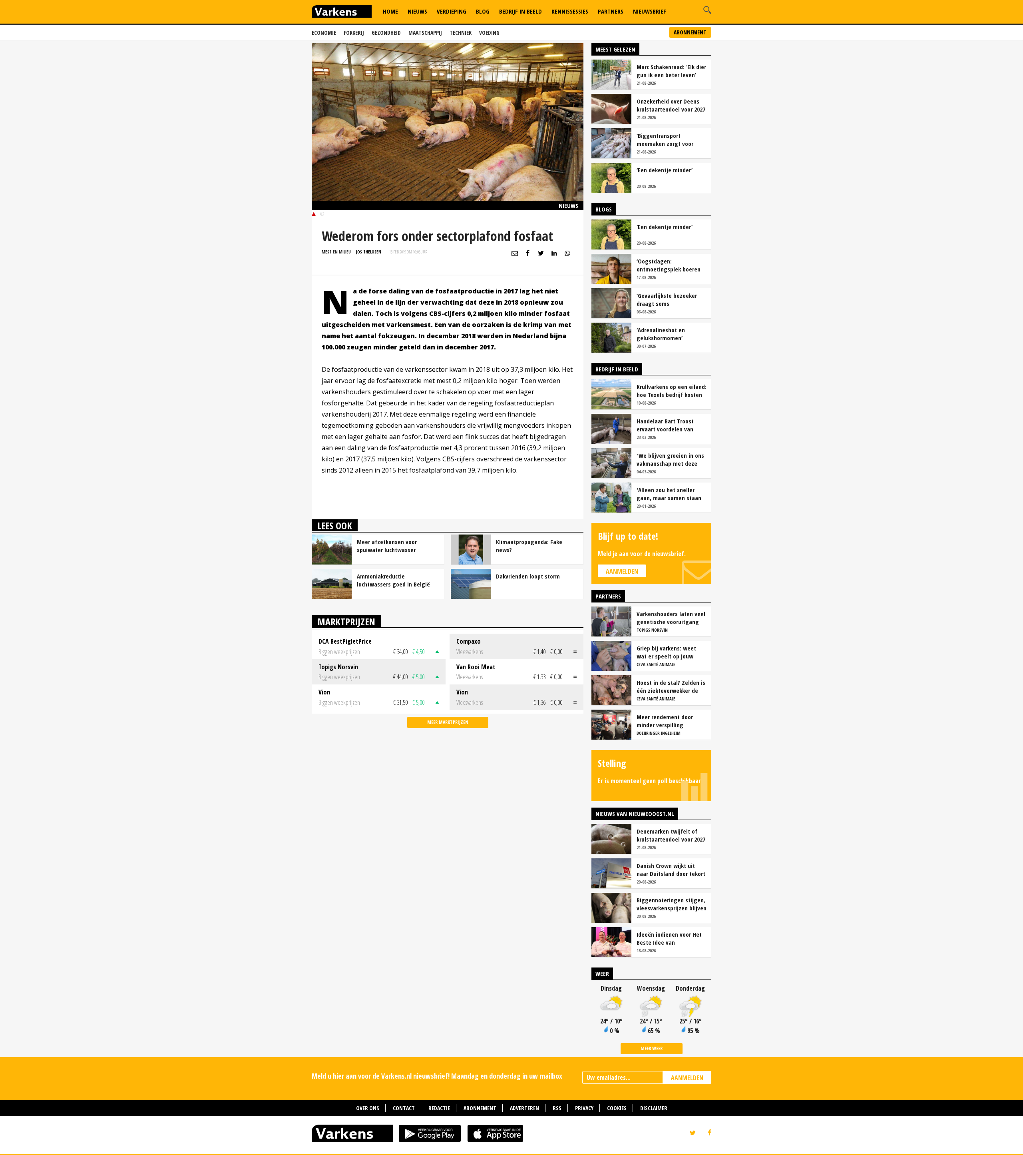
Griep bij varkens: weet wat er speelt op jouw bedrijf (666, 652)
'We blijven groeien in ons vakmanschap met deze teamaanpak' (670, 459)
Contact (404, 1108)
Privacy (584, 1108)
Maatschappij (425, 32)
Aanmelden (622, 571)
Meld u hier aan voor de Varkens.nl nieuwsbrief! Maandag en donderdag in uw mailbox (437, 1076)
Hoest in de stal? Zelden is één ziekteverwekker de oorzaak (671, 686)
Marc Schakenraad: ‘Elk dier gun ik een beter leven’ (671, 71)
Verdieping (451, 11)
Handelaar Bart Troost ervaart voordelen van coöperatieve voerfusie (666, 425)
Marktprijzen (346, 621)
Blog (483, 11)
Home (390, 11)
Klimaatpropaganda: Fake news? (529, 546)
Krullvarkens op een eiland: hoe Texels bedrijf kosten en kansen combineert (672, 391)
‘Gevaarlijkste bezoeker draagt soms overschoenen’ (667, 299)
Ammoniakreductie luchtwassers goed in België (393, 580)
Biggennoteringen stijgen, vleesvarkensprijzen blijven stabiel (672, 904)
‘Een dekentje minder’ (665, 170)
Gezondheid (386, 32)
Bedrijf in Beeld (520, 11)
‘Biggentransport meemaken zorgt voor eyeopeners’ (665, 140)
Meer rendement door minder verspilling (665, 721)
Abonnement (690, 32)
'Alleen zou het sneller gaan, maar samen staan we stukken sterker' (669, 494)
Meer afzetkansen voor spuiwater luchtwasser (387, 546)
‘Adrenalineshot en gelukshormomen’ (661, 334)
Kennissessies (569, 11)
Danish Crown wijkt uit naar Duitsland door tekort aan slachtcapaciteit (671, 870)
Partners (610, 11)
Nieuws (417, 11)
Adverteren (524, 1108)
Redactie (439, 1108)
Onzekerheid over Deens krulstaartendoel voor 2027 (671, 105)
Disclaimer (653, 1108)
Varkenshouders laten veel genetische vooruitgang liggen (671, 618)
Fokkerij (354, 32)
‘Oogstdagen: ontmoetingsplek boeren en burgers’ (669, 265)
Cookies (617, 1108)
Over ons (367, 1108)
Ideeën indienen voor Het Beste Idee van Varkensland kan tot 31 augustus (669, 938)
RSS (557, 1108)
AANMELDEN (687, 1077)
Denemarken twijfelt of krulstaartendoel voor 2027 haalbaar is (671, 835)
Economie (324, 32)
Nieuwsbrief (649, 11)
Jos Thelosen (368, 252)
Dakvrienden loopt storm (528, 576)
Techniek (461, 32)
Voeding (489, 32)
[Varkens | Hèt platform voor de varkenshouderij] (342, 12)
